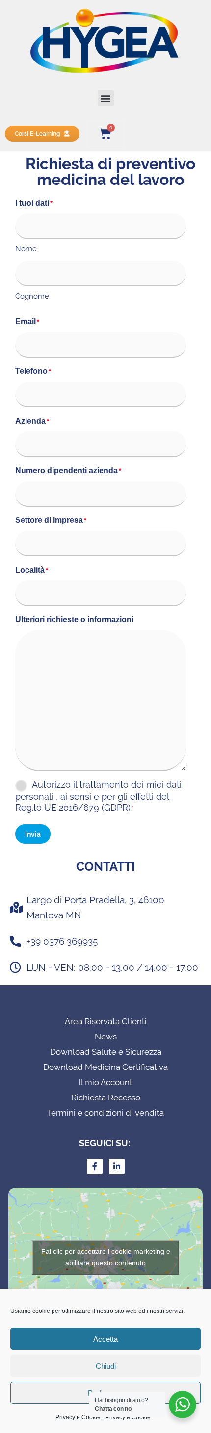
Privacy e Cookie (78, 1417)
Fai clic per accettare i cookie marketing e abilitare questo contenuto (105, 1257)
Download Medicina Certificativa (105, 1067)
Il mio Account (105, 1082)
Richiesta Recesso (105, 1097)
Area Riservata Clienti (106, 1021)
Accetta (105, 1339)
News (106, 1036)
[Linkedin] (117, 1166)
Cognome (32, 296)
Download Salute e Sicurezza (105, 1052)
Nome (26, 248)
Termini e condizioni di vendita (105, 1113)
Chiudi (106, 1366)
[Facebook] (95, 1166)
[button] (106, 98)
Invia (33, 834)
